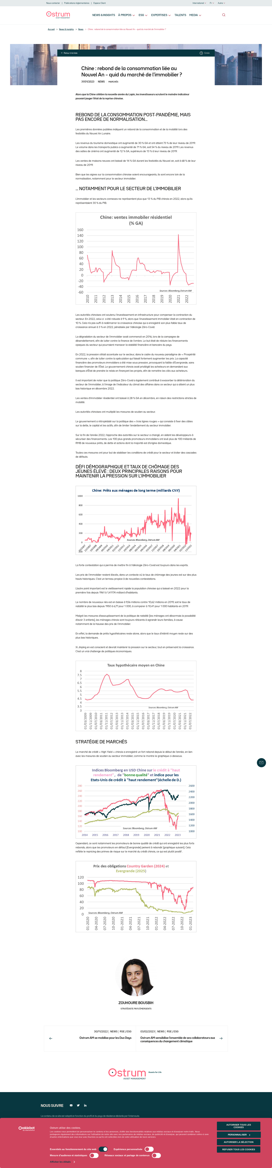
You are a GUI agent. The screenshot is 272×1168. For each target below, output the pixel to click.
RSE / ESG (125, 1031)
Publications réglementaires (76, 3)
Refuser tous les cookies (238, 1149)
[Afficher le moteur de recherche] (224, 15)
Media (193, 15)
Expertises (159, 15)
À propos (124, 15)
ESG (141, 15)
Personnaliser (237, 1134)
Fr (211, 3)
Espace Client (100, 3)
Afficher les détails (60, 1162)
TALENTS (180, 15)
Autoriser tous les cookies (238, 1126)
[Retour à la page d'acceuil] (58, 18)
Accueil (51, 29)
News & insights (103, 15)
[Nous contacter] (261, 762)
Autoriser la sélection (238, 1142)
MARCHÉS (113, 82)
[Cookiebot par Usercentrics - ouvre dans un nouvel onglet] (26, 1128)
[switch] (149, 1149)
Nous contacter (53, 3)
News (80, 29)
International (198, 3)
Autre (220, 3)
